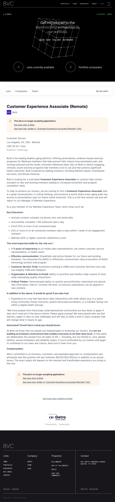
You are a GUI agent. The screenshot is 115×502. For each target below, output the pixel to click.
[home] (8, 4)
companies (21, 91)
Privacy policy (51, 424)
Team (75, 4)
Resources (84, 4)
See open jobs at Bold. (24, 125)
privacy (6, 489)
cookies (15, 489)
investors (93, 489)
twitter (84, 489)
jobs (8, 91)
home (5, 461)
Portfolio (65, 4)
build (53, 469)
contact (6, 475)
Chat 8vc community (55, 474)
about (29, 461)
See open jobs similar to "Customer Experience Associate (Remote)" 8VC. (48, 128)
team (29, 465)
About (94, 4)
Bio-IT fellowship (59, 465)
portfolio (7, 465)
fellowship (56, 462)
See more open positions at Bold (57, 398)
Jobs (102, 4)
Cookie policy (64, 424)
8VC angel (7, 472)
